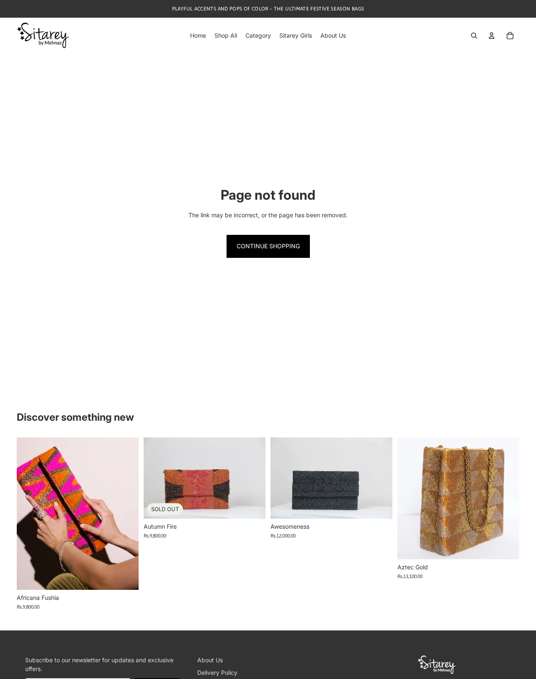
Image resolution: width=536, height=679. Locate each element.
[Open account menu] (491, 35)
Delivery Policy (217, 672)
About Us (210, 660)
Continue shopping (268, 245)
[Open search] (474, 35)
